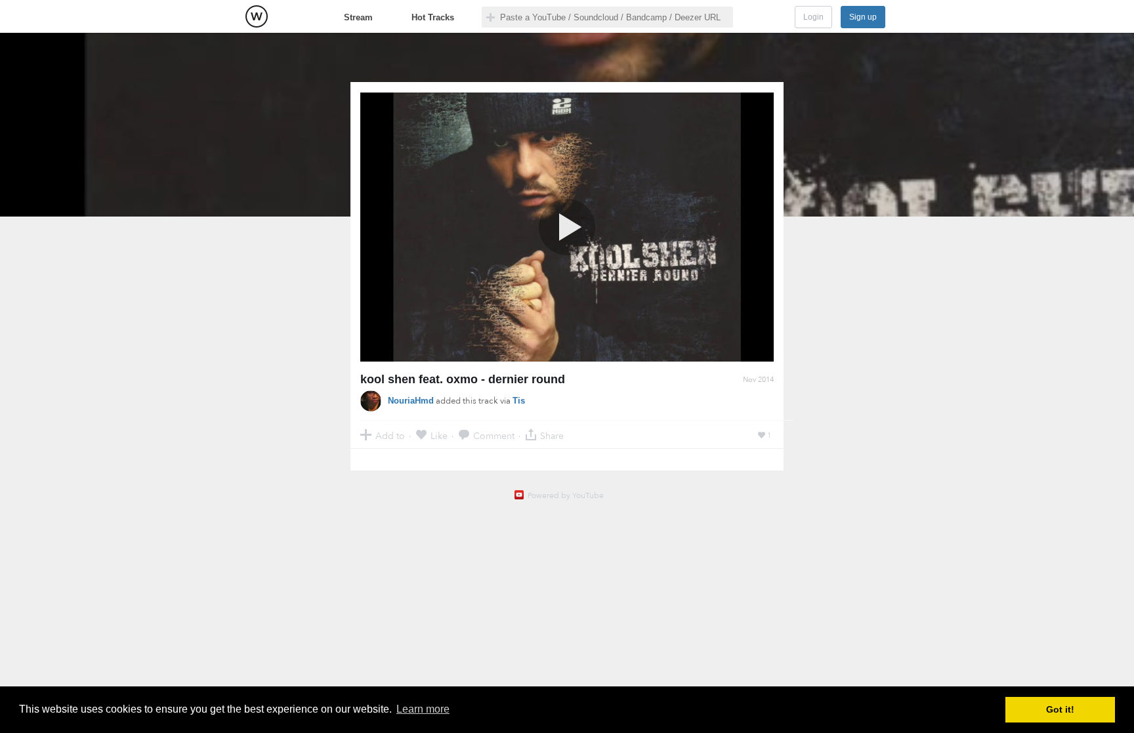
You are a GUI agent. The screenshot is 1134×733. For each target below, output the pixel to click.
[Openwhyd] (256, 16)
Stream (358, 17)
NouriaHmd (411, 401)
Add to (390, 435)
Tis (519, 401)
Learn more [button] (423, 709)
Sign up (863, 17)
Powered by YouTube (566, 495)
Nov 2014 (758, 380)
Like (439, 435)
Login (813, 17)
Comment (493, 435)
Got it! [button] (1060, 709)
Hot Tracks (432, 17)
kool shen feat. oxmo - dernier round (462, 379)
